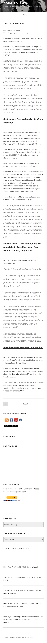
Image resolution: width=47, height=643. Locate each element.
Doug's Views (15, 3)
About (5, 637)
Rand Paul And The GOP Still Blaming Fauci (20, 567)
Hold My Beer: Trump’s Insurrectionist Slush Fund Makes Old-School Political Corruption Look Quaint (23, 619)
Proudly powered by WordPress (21, 637)
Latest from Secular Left (16, 548)
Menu (25, 15)
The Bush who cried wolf (16, 33)
